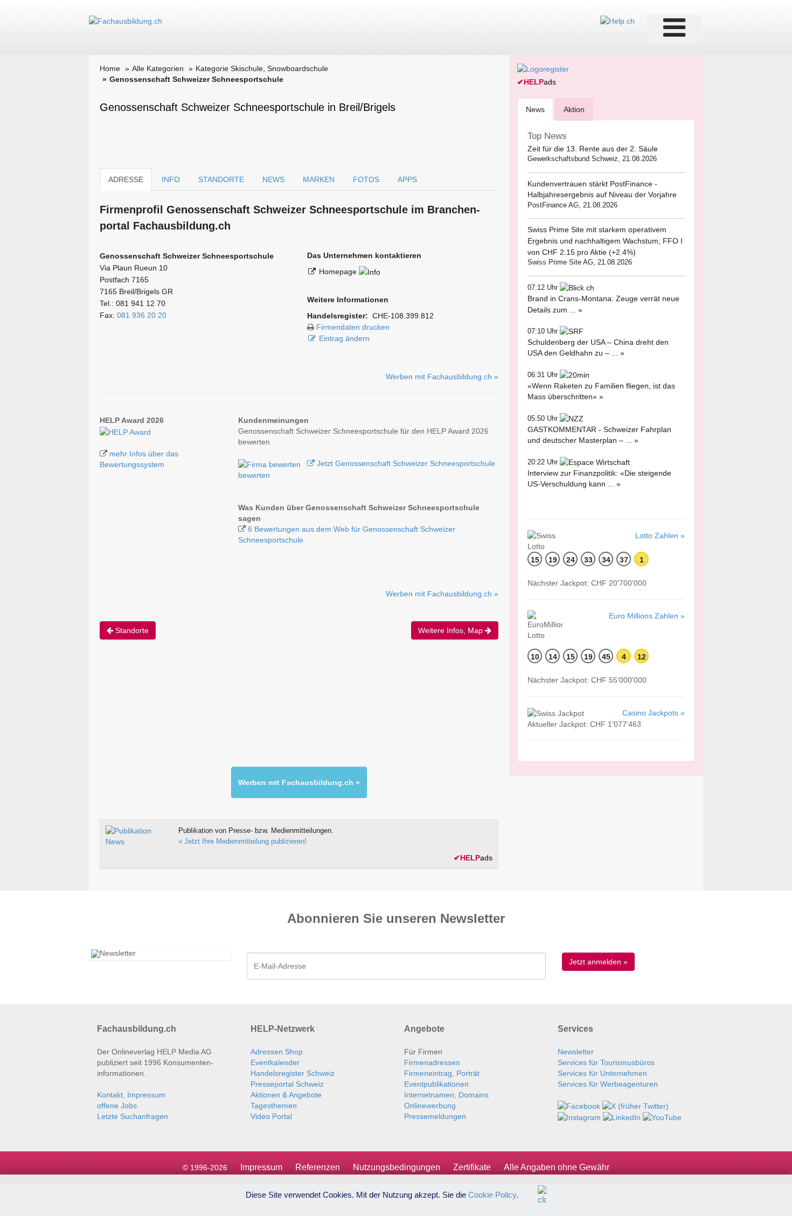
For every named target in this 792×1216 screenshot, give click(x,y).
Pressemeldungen (435, 1116)
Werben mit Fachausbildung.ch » (442, 376)
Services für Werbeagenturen (608, 1084)
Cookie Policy (492, 1194)
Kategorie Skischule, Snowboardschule (262, 68)
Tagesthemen (274, 1105)
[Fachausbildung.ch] (125, 20)
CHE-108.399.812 (403, 315)
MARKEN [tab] (319, 179)
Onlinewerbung (430, 1105)
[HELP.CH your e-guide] (617, 20)
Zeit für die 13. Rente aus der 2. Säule (592, 148)
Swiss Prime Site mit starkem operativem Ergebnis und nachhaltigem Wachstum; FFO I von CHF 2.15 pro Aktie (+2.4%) (605, 240)
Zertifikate (472, 1167)
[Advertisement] (296, 707)
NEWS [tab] (273, 179)
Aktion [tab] (574, 109)
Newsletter (576, 1051)
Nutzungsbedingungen (396, 1167)
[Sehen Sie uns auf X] (635, 1105)
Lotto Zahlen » (660, 535)
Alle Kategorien (158, 68)
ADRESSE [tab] (125, 179)
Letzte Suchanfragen (132, 1116)
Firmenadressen (432, 1062)
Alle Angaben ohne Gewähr (556, 1167)
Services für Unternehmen (602, 1073)
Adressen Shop (277, 1051)
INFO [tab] (171, 179)
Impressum (261, 1167)
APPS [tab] (407, 179)
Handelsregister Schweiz (293, 1073)
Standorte (131, 630)
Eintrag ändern (344, 338)
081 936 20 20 (141, 315)
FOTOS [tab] (366, 179)
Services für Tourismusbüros (606, 1062)
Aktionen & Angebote (286, 1094)
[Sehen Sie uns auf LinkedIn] (622, 1117)
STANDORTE (221, 179)
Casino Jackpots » (653, 712)
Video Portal (271, 1116)
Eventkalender (275, 1062)
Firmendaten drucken (353, 327)
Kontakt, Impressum (131, 1094)
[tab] (535, 109)
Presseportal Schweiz (287, 1084)
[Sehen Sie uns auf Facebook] (579, 1105)
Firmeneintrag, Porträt (442, 1073)
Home (110, 68)
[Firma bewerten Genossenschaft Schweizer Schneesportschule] (270, 463)
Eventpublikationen (436, 1084)
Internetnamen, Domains (446, 1094)
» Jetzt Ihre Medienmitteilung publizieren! (242, 841)
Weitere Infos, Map (451, 630)
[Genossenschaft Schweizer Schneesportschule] (125, 431)
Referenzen (317, 1167)
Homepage (339, 271)
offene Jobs (117, 1105)
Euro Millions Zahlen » (647, 616)
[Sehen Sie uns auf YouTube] (662, 1117)
